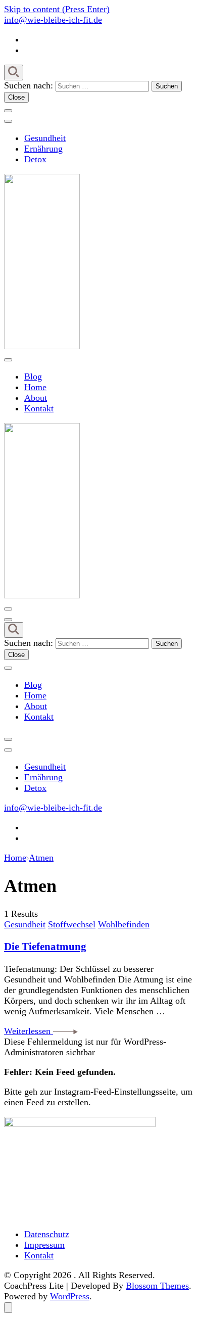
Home (35, 387)
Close (16, 97)
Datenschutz (46, 1234)
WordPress (69, 1296)
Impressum (44, 1245)
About (35, 398)
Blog (33, 376)
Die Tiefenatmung (45, 946)
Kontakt (39, 408)
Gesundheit (45, 138)
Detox (35, 159)
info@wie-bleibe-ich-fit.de (53, 20)
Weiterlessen (28, 1031)
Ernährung (43, 149)
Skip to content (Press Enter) (57, 9)
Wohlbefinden (124, 924)
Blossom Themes (157, 1286)
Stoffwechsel (71, 924)
